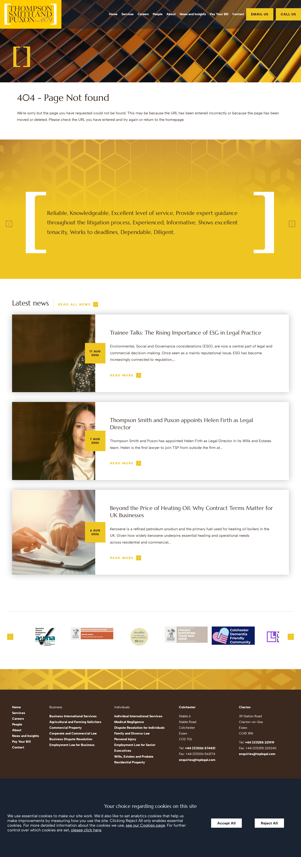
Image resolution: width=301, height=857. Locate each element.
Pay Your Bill (219, 14)
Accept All (226, 823)
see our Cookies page (145, 825)
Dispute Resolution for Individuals (139, 728)
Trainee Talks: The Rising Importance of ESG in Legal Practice (185, 332)
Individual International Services (138, 716)
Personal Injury (125, 739)
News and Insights (193, 14)
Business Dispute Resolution (70, 739)
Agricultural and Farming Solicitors (75, 722)
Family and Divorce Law (132, 733)
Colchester (187, 707)
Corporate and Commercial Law (73, 733)
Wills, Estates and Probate (133, 756)
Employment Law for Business (72, 745)
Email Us (259, 14)
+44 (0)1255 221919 (259, 742)
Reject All (269, 823)
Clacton (245, 707)
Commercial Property (65, 728)
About (171, 14)
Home (113, 14)
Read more (122, 375)
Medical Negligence (129, 722)
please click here (86, 830)
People (157, 14)
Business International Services (73, 716)
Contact (238, 14)
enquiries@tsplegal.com (197, 760)
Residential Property (129, 762)
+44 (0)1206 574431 (200, 748)
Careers (143, 14)
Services (127, 14)
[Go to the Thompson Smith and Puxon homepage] (30, 14)
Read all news (74, 304)
